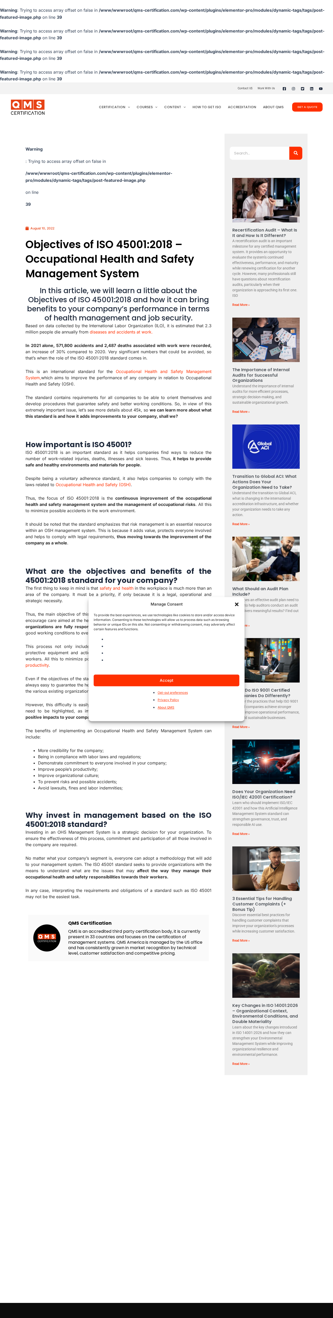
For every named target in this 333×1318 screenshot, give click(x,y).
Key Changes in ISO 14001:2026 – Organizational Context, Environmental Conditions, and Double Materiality (265, 1013)
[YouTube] (321, 89)
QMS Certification (90, 923)
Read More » (241, 305)
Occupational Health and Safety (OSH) (93, 484)
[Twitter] (302, 89)
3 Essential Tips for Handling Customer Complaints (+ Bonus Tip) (262, 904)
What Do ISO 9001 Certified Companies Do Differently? (261, 693)
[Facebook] (284, 89)
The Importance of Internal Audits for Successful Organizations (261, 375)
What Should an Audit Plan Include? (260, 591)
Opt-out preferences (173, 693)
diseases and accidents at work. (121, 332)
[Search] (295, 153)
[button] (236, 604)
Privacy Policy (168, 700)
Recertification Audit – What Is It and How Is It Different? (264, 233)
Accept (166, 680)
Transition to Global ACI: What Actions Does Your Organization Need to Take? (264, 481)
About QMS (166, 707)
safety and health (116, 588)
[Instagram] (293, 89)
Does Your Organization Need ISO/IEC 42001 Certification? (263, 794)
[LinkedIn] (311, 89)
